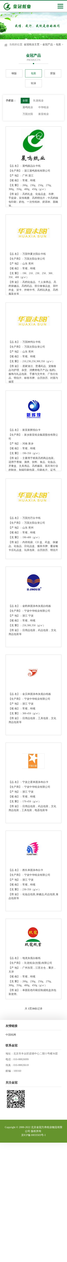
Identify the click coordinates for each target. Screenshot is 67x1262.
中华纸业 (43, 107)
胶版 (52, 73)
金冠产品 (47, 44)
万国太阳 (28, 114)
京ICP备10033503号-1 (33, 1135)
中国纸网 (11, 1034)
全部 (25, 100)
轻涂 (33, 83)
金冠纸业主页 (31, 44)
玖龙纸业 (38, 100)
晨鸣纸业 (28, 107)
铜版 (14, 73)
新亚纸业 (43, 114)
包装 (58, 44)
